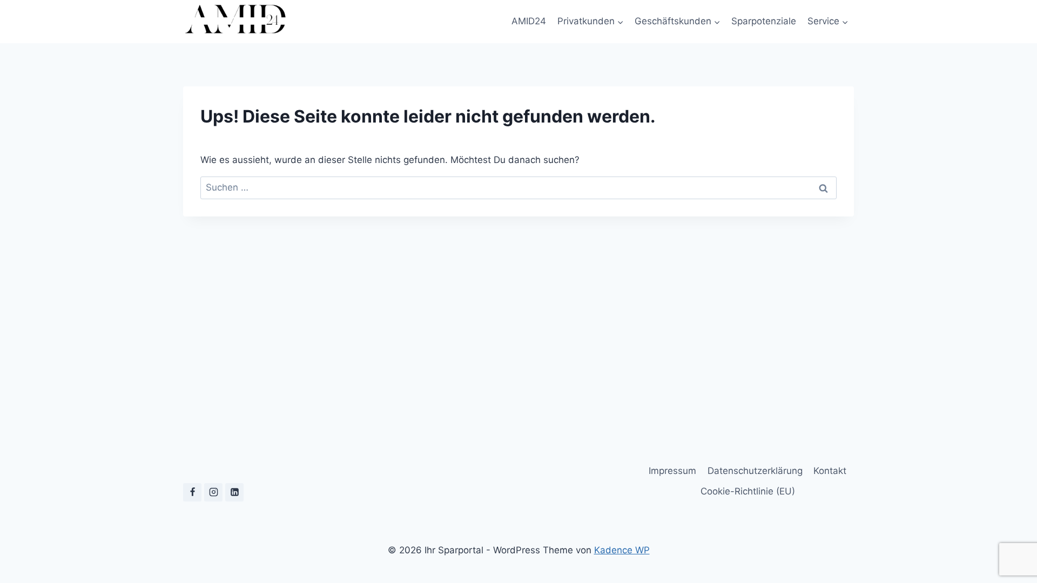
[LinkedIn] (234, 492)
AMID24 (528, 21)
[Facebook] (192, 492)
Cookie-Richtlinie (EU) (748, 491)
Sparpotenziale (763, 21)
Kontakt (829, 470)
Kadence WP (622, 550)
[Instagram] (213, 492)
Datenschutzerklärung (755, 470)
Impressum (672, 470)
